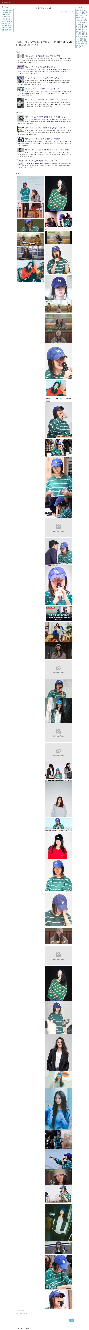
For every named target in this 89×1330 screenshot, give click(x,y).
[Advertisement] (44, 26)
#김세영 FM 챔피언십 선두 (81, 14)
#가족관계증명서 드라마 (81, 37)
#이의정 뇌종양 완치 (81, 19)
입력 (72, 1320)
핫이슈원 (6, 2)
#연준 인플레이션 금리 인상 (81, 35)
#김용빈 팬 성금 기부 (81, 16)
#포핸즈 (78, 19)
